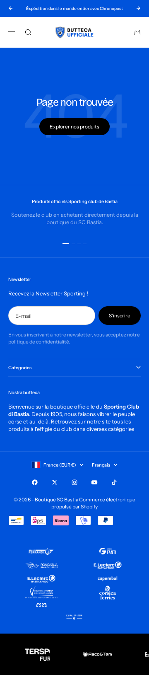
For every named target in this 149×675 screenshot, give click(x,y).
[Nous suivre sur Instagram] (74, 482)
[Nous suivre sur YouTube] (94, 482)
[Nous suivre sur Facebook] (34, 482)
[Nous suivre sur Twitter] (54, 482)
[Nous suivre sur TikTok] (114, 482)
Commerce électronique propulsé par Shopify (93, 503)
